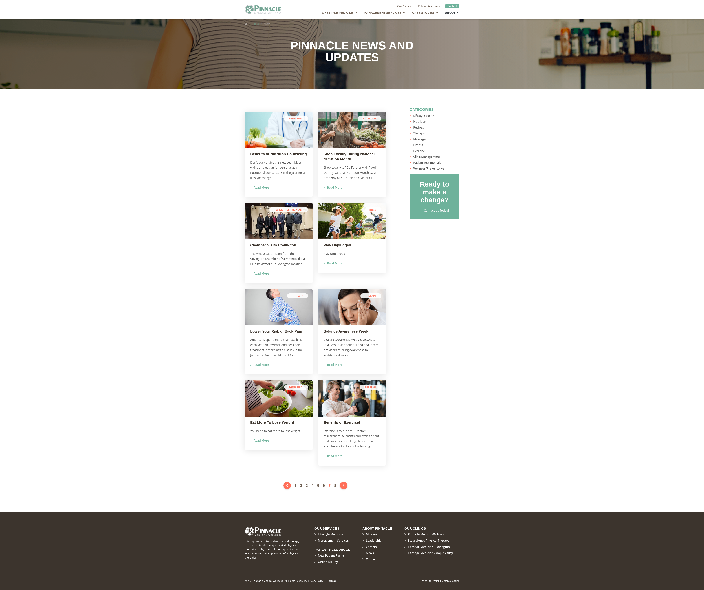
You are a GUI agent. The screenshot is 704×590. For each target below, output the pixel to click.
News (370, 553)
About (450, 12)
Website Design (431, 580)
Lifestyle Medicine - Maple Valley (430, 553)
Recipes (418, 127)
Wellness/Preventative (428, 168)
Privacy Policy (316, 580)
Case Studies (423, 12)
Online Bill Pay (328, 561)
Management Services (383, 12)
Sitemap (331, 580)
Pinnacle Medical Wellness (426, 534)
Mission (371, 534)
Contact (452, 6)
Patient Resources (429, 6)
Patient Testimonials (427, 162)
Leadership (374, 540)
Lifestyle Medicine (337, 12)
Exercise (419, 151)
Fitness (418, 145)
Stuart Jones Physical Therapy (428, 540)
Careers (371, 546)
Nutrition (419, 121)
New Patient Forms (331, 555)
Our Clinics (404, 6)
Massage (419, 139)
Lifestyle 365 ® (423, 115)
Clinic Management (426, 156)
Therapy (419, 133)
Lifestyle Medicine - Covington (429, 546)
